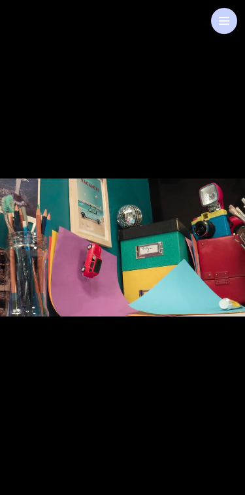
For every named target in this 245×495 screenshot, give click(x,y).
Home (44, 33)
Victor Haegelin (122, 232)
